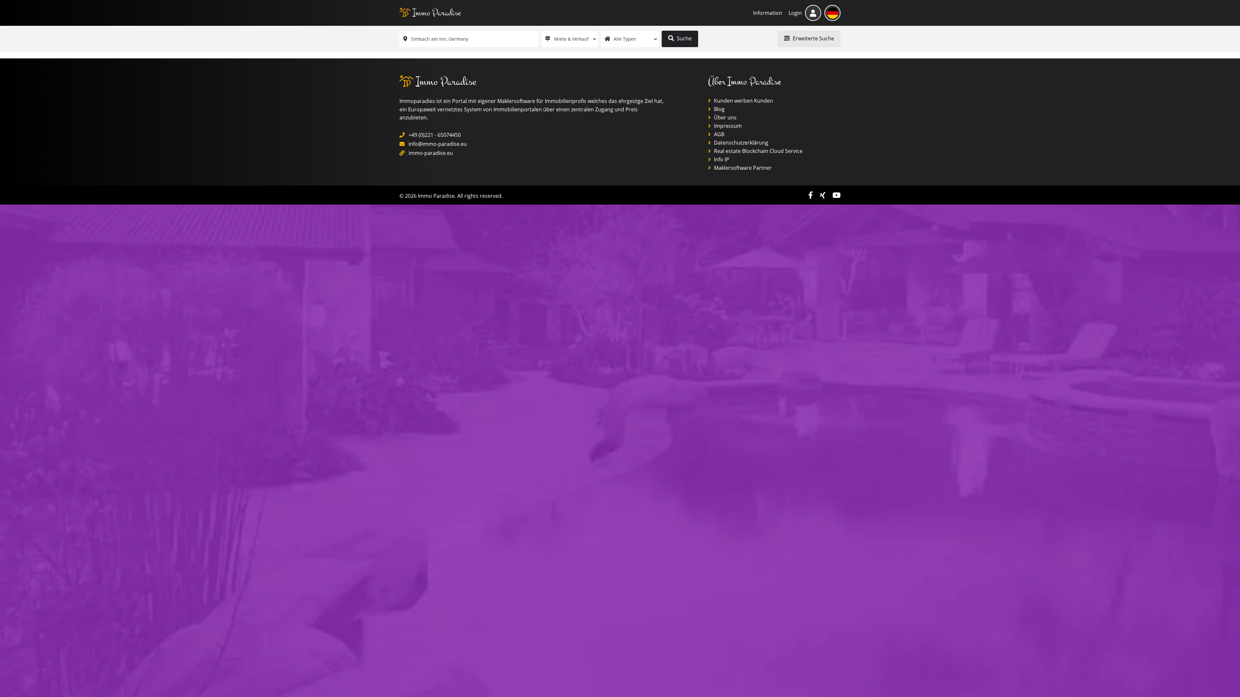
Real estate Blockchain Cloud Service (757, 151)
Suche (684, 38)
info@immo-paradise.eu (437, 143)
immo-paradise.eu (430, 153)
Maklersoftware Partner (742, 167)
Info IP (721, 159)
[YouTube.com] (836, 195)
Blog (719, 109)
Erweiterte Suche (812, 38)
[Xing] (823, 195)
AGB (718, 134)
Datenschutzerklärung (740, 142)
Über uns (725, 117)
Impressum (727, 125)
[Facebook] (811, 195)
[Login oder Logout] (813, 13)
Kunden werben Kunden (743, 100)
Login (795, 12)
